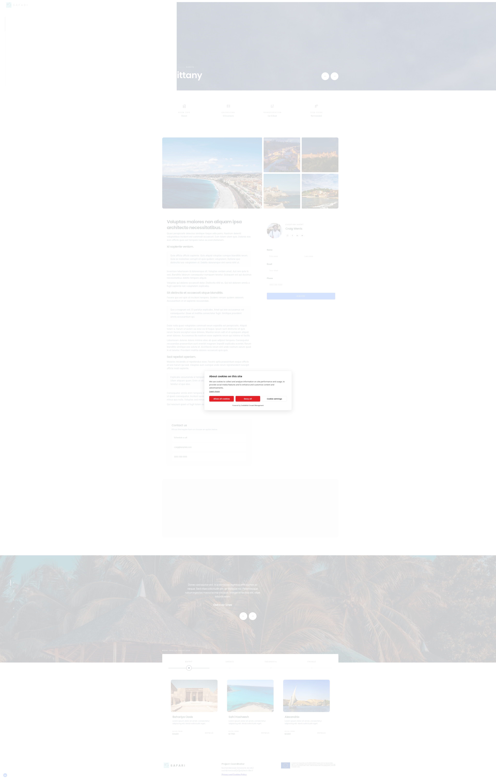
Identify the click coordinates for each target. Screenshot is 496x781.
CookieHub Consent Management (252, 405)
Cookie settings (274, 398)
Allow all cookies (222, 398)
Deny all (248, 398)
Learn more (214, 391)
